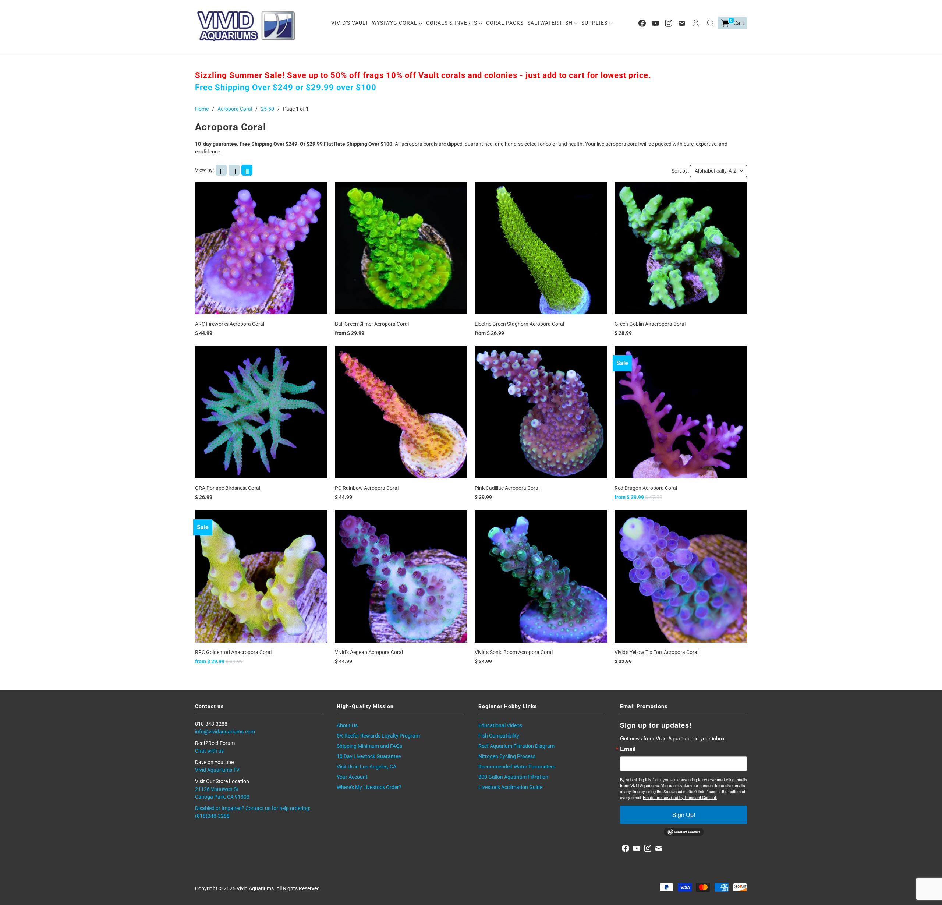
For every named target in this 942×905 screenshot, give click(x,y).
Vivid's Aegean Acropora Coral (369, 652)
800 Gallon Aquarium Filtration (513, 777)
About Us (347, 725)
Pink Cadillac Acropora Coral (507, 488)
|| (221, 171)
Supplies (595, 23)
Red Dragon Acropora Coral (646, 488)
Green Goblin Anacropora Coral (650, 324)
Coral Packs (505, 23)
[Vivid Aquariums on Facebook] (642, 23)
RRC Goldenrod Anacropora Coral (233, 652)
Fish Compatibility (498, 736)
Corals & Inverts (452, 23)
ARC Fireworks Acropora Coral (229, 324)
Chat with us (209, 751)
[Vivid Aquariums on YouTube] (655, 23)
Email (627, 749)
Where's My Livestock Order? (369, 787)
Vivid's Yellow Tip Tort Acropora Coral (656, 652)
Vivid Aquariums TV (217, 770)
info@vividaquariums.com (225, 732)
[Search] (710, 23)
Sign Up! (683, 814)
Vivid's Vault (349, 23)
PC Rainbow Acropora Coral (367, 488)
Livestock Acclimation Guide (510, 787)
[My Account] (695, 23)
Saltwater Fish (550, 23)
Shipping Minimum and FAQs (369, 746)
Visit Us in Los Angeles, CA (366, 767)
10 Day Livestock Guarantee (369, 756)
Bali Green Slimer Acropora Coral (372, 324)
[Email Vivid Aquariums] (681, 23)
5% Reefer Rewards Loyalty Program (378, 736)
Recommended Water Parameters (516, 767)
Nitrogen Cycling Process (506, 756)
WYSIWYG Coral (395, 23)
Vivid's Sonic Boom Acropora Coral (514, 652)
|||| (247, 171)
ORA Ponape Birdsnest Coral (227, 488)
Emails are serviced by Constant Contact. (680, 797)
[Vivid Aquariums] (246, 26)
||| (234, 171)
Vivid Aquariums (255, 888)
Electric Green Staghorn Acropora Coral (519, 324)
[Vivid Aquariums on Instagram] (668, 23)
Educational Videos (500, 725)
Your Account (352, 777)
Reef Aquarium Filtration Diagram (516, 746)
